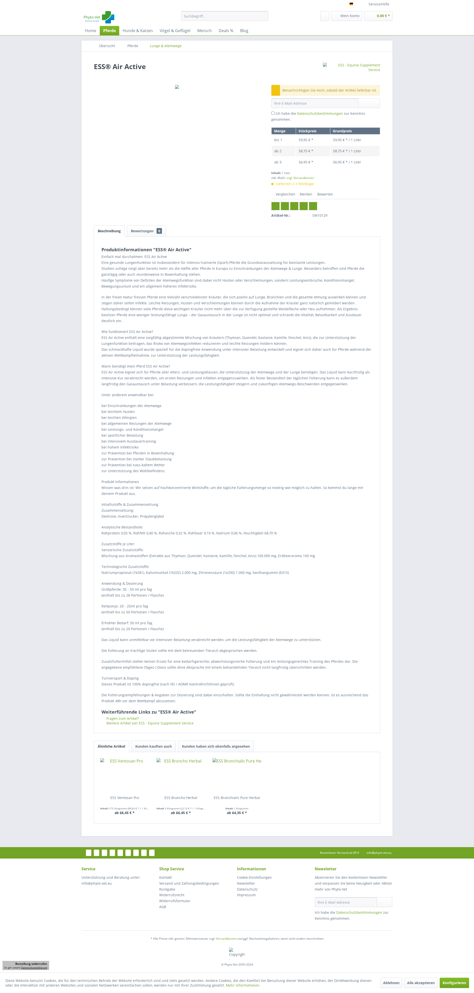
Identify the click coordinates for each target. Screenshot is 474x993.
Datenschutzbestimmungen (320, 113)
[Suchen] (263, 16)
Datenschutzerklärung (34, 967)
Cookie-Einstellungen (254, 877)
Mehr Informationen (242, 985)
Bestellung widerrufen (31, 964)
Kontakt (165, 877)
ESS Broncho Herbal (180, 797)
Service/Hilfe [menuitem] (379, 4)
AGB (162, 906)
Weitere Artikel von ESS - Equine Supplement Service (149, 723)
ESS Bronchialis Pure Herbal (237, 797)
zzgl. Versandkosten (300, 178)
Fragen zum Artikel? (122, 718)
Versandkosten (226, 938)
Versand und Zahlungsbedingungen (189, 883)
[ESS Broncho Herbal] (181, 775)
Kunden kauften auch (153, 746)
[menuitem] (224, 16)
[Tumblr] (304, 206)
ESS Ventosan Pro (124, 797)
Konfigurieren (454, 982)
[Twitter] (285, 206)
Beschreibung (109, 231)
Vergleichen (285, 194)
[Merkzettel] (324, 16)
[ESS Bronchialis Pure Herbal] (237, 775)
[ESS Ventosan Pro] (124, 775)
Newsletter (246, 883)
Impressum (246, 895)
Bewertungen (145, 231)
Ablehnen (391, 982)
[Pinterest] (294, 206)
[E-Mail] (313, 206)
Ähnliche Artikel (111, 746)
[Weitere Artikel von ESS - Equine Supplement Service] (351, 71)
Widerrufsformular (174, 900)
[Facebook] (275, 206)
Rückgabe (167, 889)
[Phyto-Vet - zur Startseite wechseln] (99, 17)
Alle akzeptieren (421, 982)
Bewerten (324, 194)
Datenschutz (247, 889)
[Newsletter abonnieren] (384, 902)
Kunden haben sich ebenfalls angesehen (216, 746)
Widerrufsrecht (171, 895)
